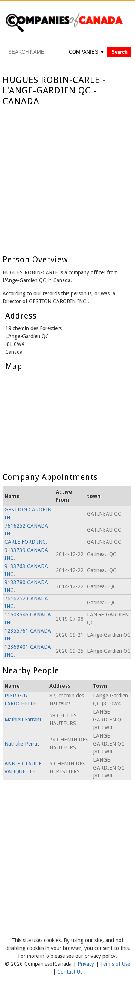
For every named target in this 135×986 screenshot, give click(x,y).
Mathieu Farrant (22, 720)
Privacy (87, 964)
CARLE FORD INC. (25, 542)
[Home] (64, 31)
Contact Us (69, 972)
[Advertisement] (67, 178)
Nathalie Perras (21, 744)
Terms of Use (115, 964)
